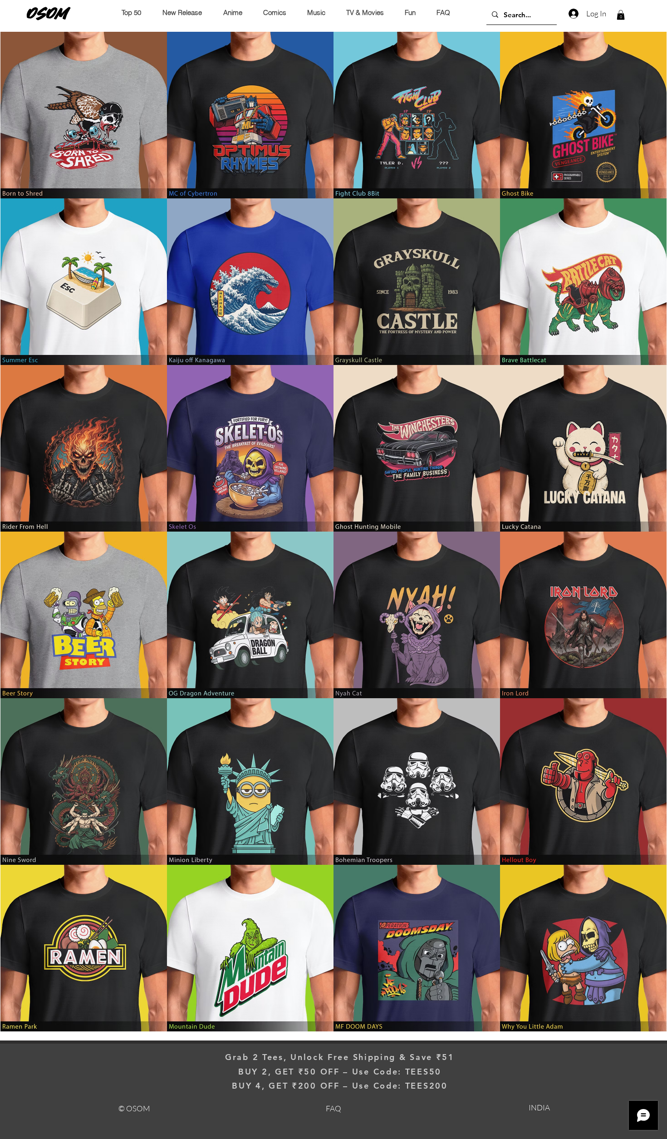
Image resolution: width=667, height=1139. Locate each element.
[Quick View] (83, 115)
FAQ (333, 1108)
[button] (621, 15)
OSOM (47, 13)
